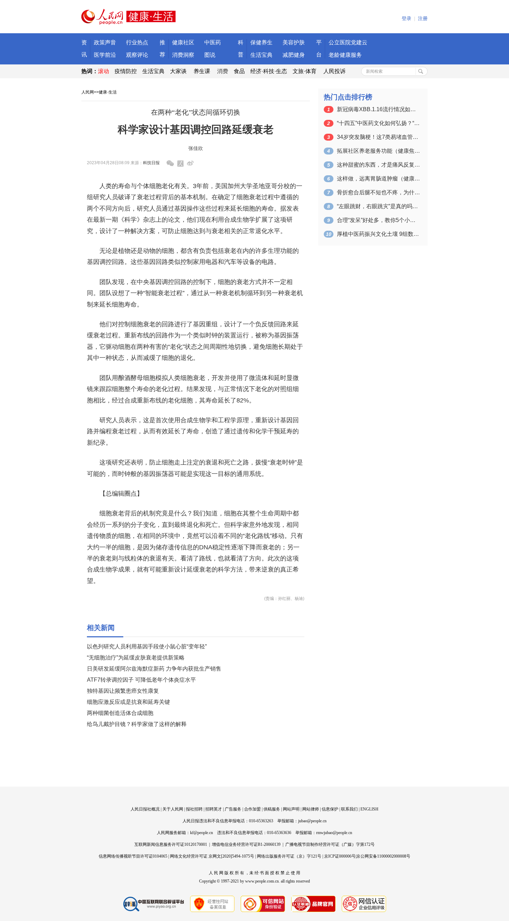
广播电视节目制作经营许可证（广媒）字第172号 (330, 844)
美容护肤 (294, 42)
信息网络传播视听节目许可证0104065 (133, 856)
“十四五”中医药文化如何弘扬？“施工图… (378, 123)
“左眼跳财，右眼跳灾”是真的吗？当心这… (378, 206)
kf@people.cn (201, 832)
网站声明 (291, 809)
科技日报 (151, 162)
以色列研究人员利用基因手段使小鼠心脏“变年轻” (147, 646)
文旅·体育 (304, 71)
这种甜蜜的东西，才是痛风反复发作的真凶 (378, 165)
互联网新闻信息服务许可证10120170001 (170, 844)
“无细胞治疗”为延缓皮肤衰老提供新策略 (136, 658)
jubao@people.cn (312, 820)
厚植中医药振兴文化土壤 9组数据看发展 (378, 234)
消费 (222, 71)
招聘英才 (213, 809)
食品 (239, 71)
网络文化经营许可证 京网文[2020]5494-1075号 (212, 856)
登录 (406, 18)
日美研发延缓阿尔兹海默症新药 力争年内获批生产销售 (154, 669)
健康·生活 (108, 92)
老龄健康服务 (345, 55)
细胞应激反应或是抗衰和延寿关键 (128, 702)
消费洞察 (183, 55)
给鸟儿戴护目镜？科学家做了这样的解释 (137, 724)
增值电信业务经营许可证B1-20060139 (246, 844)
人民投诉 (334, 71)
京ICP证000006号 (340, 856)
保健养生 (261, 42)
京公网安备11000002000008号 (383, 856)
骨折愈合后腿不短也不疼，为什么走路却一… (378, 192)
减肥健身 (294, 55)
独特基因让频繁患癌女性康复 (123, 691)
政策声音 (105, 42)
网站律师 (310, 809)
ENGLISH (369, 809)
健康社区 (183, 42)
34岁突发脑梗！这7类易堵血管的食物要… (378, 137)
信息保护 (330, 809)
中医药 (212, 42)
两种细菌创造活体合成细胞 (120, 713)
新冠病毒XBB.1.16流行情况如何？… (378, 109)
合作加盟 (252, 809)
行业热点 (137, 42)
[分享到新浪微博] (190, 163)
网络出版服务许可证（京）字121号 (289, 856)
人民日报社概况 (145, 809)
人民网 (87, 92)
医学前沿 (105, 55)
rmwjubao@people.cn (334, 832)
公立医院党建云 (348, 42)
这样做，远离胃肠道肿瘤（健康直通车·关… (378, 178)
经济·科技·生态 (268, 71)
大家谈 (178, 71)
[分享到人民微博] (180, 163)
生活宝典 (261, 55)
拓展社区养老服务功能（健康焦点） (378, 151)
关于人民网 (172, 809)
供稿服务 (272, 809)
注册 (423, 18)
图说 (209, 55)
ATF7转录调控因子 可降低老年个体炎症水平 (141, 680)
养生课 (202, 71)
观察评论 (137, 55)
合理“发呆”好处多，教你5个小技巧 (378, 220)
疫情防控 (126, 71)
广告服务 (233, 809)
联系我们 (349, 809)
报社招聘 (194, 809)
